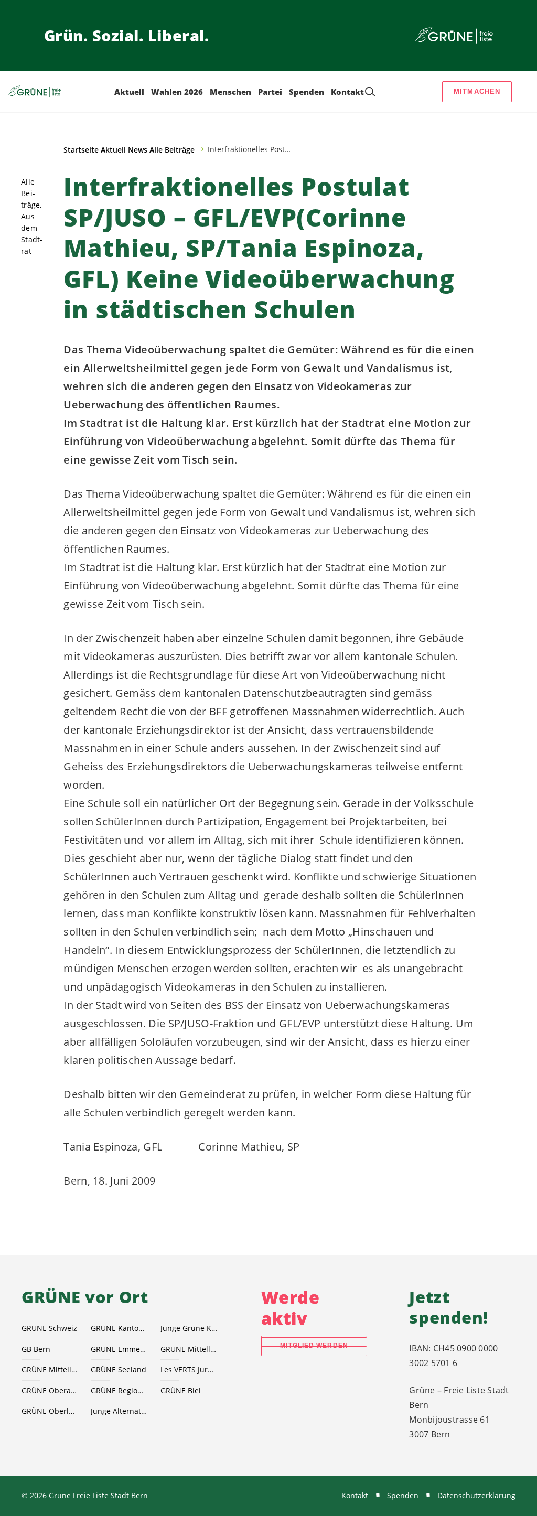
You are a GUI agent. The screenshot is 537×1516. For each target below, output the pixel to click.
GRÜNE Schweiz (49, 1328)
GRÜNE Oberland (50, 1411)
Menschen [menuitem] (230, 92)
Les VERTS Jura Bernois (188, 1369)
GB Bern (36, 1349)
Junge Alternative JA (119, 1411)
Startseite (81, 150)
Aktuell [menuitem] (129, 92)
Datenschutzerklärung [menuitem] (476, 1495)
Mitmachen (477, 91)
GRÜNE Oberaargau (50, 1390)
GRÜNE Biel (180, 1390)
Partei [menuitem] (270, 92)
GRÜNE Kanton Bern (119, 1328)
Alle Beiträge (172, 150)
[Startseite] (454, 35)
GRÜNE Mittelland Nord (188, 1349)
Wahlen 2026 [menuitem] (177, 92)
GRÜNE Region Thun (119, 1390)
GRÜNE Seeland (118, 1369)
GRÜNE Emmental (119, 1349)
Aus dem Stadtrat (31, 233)
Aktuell (113, 150)
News (137, 150)
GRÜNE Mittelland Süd (50, 1369)
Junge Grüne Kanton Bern (188, 1328)
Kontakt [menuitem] (347, 92)
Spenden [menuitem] (306, 92)
